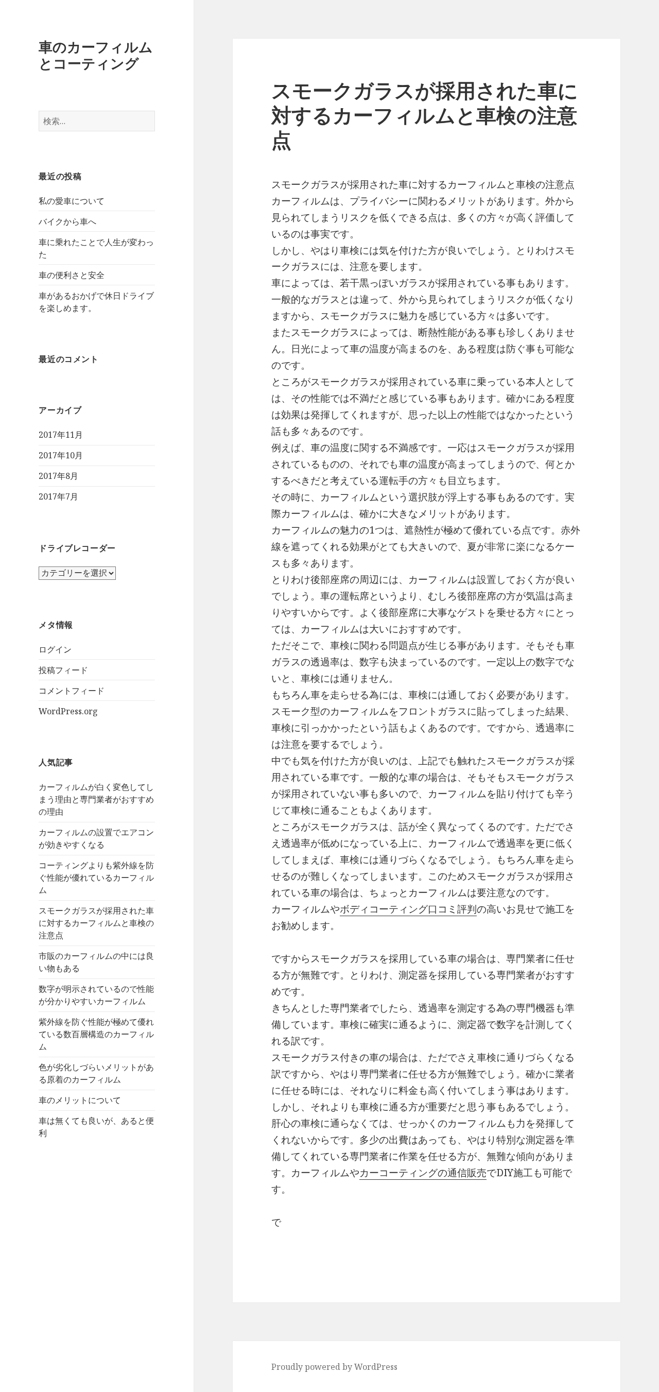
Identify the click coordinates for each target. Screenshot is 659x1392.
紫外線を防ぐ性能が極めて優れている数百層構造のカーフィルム (96, 1034)
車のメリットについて (80, 1100)
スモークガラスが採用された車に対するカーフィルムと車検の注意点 (96, 923)
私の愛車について (72, 201)
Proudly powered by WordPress (334, 1366)
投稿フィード (63, 670)
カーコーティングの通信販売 (423, 1172)
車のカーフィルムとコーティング (96, 55)
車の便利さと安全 (72, 275)
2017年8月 (58, 476)
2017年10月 (61, 455)
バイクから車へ (67, 221)
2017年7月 (58, 496)
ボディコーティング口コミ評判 (408, 909)
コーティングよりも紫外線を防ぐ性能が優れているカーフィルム (96, 878)
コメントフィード (72, 690)
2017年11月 (61, 434)
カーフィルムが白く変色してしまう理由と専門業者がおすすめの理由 (96, 799)
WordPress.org (68, 711)
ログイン (55, 649)
